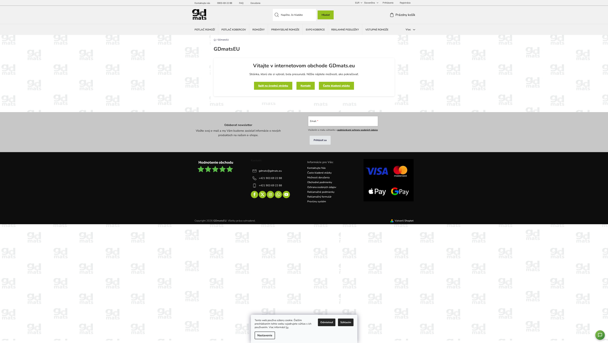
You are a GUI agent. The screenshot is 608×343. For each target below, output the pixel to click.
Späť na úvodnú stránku (273, 85)
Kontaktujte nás (202, 3)
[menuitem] (204, 29)
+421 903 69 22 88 (270, 178)
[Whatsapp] (278, 194)
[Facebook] (254, 194)
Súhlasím (345, 322)
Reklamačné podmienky (320, 192)
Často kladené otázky (336, 85)
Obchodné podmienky (319, 182)
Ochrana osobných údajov (321, 187)
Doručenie (255, 3)
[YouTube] (286, 194)
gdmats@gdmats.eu (270, 171)
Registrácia (405, 2)
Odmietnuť (326, 322)
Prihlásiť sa (320, 140)
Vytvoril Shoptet (404, 220)
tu (287, 327)
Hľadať (326, 15)
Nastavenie (264, 335)
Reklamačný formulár (319, 196)
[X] (262, 194)
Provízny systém (316, 201)
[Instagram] (270, 194)
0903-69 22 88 (224, 3)
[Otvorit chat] (600, 335)
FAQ (241, 3)
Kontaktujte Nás (316, 168)
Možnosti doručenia (318, 177)
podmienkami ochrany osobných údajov (357, 129)
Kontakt (306, 85)
